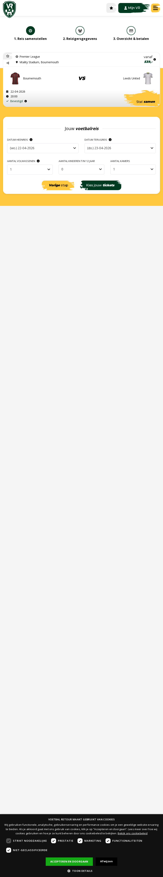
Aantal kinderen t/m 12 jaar (77, 161)
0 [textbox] (62, 169)
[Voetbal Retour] (9, 8)
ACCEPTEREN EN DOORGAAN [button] (69, 861)
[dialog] (81, 845)
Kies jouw (100, 185)
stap (58, 185)
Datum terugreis (96, 139)
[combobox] (43, 148)
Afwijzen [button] (106, 861)
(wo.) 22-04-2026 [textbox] (22, 148)
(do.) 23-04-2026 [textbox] (99, 148)
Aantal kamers (120, 161)
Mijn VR (134, 8)
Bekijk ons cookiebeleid (132, 833)
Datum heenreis (18, 139)
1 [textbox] (11, 169)
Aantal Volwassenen (21, 161)
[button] (7, 62)
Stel (145, 102)
